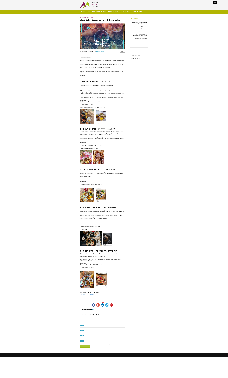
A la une (82, 17)
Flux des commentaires (135, 55)
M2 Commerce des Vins (137, 11)
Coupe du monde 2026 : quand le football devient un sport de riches (140, 27)
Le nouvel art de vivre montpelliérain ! (87, 294)
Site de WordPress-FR (135, 58)
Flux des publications (135, 52)
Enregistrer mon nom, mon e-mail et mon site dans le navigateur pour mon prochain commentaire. (99, 344)
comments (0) (103, 51)
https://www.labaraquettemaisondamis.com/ (100, 103)
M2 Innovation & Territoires (99, 11)
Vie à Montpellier (88, 17)
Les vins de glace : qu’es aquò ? (140, 38)
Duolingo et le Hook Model (142, 31)
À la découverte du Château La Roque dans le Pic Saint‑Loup (139, 23)
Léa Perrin (98, 51)
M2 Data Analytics (125, 11)
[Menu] (215, 2)
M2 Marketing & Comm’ (113, 11)
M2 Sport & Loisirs (85, 11)
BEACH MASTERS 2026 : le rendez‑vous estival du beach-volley (140, 35)
